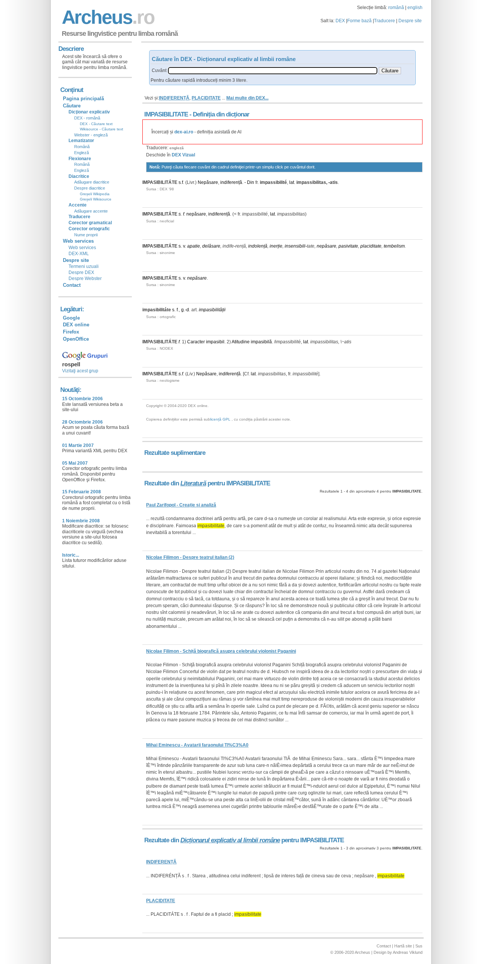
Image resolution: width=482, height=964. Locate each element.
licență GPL (220, 419)
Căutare (72, 106)
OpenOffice (76, 339)
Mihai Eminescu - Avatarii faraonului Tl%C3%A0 (197, 745)
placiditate (370, 246)
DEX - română (87, 118)
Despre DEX (81, 272)
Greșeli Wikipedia (95, 194)
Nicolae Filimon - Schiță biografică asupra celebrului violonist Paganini (221, 651)
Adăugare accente (91, 211)
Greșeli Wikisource (95, 199)
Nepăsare (208, 182)
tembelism (394, 246)
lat (291, 182)
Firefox (71, 332)
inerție (276, 246)
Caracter (196, 341)
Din (250, 182)
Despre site (410, 20)
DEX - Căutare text (96, 124)
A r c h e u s (107, 17)
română (396, 7)
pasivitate (348, 246)
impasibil (215, 341)
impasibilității (212, 309)
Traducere (384, 20)
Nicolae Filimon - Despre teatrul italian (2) (190, 557)
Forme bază (359, 20)
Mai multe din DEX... (247, 98)
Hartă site (403, 946)
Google (71, 318)
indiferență (231, 182)
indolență (257, 246)
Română (82, 146)
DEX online (76, 324)
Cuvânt (159, 70)
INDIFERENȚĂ (174, 98)
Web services (82, 247)
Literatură (193, 483)
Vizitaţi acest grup (80, 370)
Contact (72, 285)
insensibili (295, 246)
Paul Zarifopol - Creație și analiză (181, 505)
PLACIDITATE (206, 98)
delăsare (211, 246)
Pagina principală (83, 98)
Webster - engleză (91, 135)
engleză (176, 148)
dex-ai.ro (183, 132)
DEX (340, 20)
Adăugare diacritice (91, 182)
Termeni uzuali (84, 266)
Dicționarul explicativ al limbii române (230, 840)
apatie (193, 246)
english (415, 7)
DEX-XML (79, 253)
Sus (419, 946)
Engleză (81, 152)
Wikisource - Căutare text (101, 129)
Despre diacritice (89, 188)
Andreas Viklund (408, 952)
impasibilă (261, 341)
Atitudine (241, 341)
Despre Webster (85, 278)
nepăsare (196, 214)
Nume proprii (86, 235)
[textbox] (272, 70)
